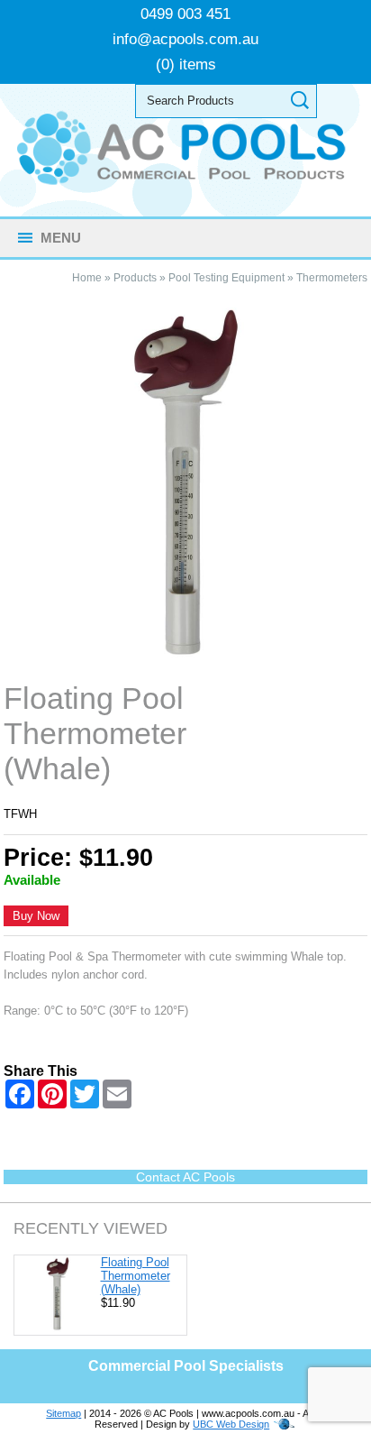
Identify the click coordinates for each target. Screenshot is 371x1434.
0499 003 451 (185, 14)
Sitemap (63, 1413)
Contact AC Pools (185, 1177)
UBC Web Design (231, 1424)
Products (135, 277)
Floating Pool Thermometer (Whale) (135, 1275)
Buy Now (36, 916)
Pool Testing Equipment (226, 277)
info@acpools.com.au (185, 39)
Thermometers (331, 277)
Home (87, 277)
